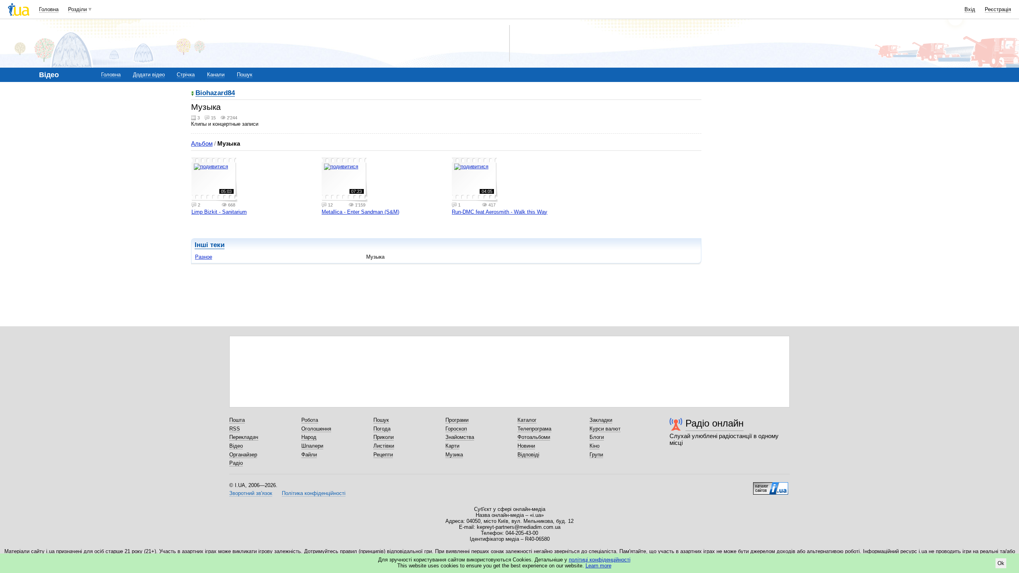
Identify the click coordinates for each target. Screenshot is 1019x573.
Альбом (202, 143)
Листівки (383, 446)
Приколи (383, 437)
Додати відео (149, 75)
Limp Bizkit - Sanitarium (219, 212)
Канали (215, 75)
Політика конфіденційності (314, 493)
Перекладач (243, 437)
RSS (234, 429)
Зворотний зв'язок (250, 493)
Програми (457, 420)
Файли (309, 455)
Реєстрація (998, 9)
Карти (452, 446)
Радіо (236, 463)
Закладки (601, 420)
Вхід (969, 9)
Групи (596, 455)
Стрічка (186, 75)
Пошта (237, 420)
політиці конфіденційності (600, 560)
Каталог (527, 420)
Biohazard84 (215, 93)
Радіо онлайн (714, 423)
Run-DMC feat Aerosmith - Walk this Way (499, 212)
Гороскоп (456, 429)
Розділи (77, 9)
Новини (526, 446)
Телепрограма (534, 429)
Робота (309, 420)
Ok (1001, 563)
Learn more (598, 566)
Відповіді (528, 455)
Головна (49, 9)
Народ (308, 437)
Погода (381, 429)
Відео (236, 446)
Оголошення (316, 429)
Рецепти (383, 455)
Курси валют (605, 429)
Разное (203, 257)
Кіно (594, 446)
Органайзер (243, 455)
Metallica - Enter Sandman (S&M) (360, 212)
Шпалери (312, 446)
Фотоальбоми (533, 437)
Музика (454, 455)
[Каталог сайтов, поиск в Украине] (770, 485)
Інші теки (209, 245)
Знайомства (459, 437)
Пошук (244, 75)
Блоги (597, 437)
